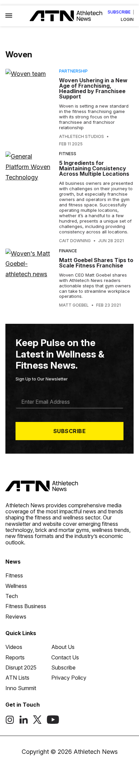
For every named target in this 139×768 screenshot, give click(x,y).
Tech (11, 596)
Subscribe (119, 12)
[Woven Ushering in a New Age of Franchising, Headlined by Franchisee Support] (29, 107)
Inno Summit (20, 688)
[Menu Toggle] (8, 16)
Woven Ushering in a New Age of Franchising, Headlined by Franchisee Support (93, 88)
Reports (15, 657)
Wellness (16, 585)
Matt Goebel (74, 305)
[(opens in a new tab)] (9, 722)
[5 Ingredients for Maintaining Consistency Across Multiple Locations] (29, 197)
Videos (13, 647)
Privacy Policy (68, 677)
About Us (63, 647)
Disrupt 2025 (20, 667)
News (13, 561)
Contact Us (65, 657)
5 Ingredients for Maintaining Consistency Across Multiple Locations (94, 168)
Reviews (15, 616)
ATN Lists (17, 677)
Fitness (67, 153)
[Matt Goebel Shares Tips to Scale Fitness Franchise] (29, 278)
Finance (68, 250)
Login (127, 19)
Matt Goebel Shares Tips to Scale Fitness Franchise (96, 263)
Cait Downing (75, 240)
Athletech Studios (81, 136)
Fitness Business (25, 606)
